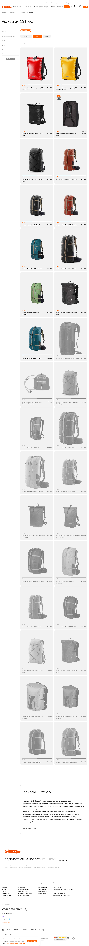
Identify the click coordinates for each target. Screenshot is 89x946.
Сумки (47, 36)
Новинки (48, 3)
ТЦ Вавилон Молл (59, 893)
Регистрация (42, 887)
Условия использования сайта (44, 938)
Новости (20, 898)
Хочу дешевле (6, 895)
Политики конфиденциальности (35, 867)
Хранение (60, 6)
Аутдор (41, 6)
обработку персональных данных (33, 865)
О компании (21, 887)
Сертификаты (6, 893)
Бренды (53, 3)
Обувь (26, 6)
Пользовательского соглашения (51, 867)
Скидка (59, 98)
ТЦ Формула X (57, 887)
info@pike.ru (6, 922)
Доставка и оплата (60, 3)
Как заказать (42, 891)
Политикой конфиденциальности (16, 943)
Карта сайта (5, 898)
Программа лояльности (72, 3)
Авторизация (42, 889)
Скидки (67, 6)
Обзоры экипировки (23, 895)
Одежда (21, 6)
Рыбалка (30, 6)
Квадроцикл (47, 6)
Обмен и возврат (22, 891)
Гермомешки (26, 36)
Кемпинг (53, 6)
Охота (36, 6)
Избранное (42, 893)
